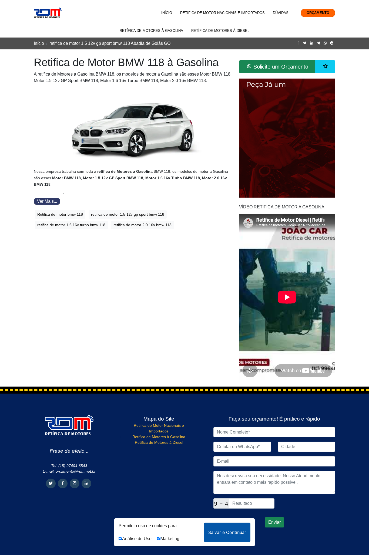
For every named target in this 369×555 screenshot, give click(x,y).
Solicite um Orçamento (280, 67)
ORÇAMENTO (318, 13)
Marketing (169, 538)
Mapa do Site (158, 419)
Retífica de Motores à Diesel (220, 31)
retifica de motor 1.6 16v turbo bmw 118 (71, 225)
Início (166, 13)
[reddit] (332, 43)
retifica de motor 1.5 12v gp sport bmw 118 (127, 214)
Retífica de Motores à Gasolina (151, 31)
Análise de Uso (137, 538)
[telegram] (318, 43)
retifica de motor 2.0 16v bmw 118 (142, 225)
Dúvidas (281, 13)
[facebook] (298, 43)
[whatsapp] (325, 43)
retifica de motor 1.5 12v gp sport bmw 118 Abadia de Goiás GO (109, 43)
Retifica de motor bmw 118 (60, 214)
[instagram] (74, 483)
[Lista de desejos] (325, 66)
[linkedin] (312, 43)
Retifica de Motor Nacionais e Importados (222, 13)
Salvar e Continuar (227, 532)
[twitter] (305, 43)
